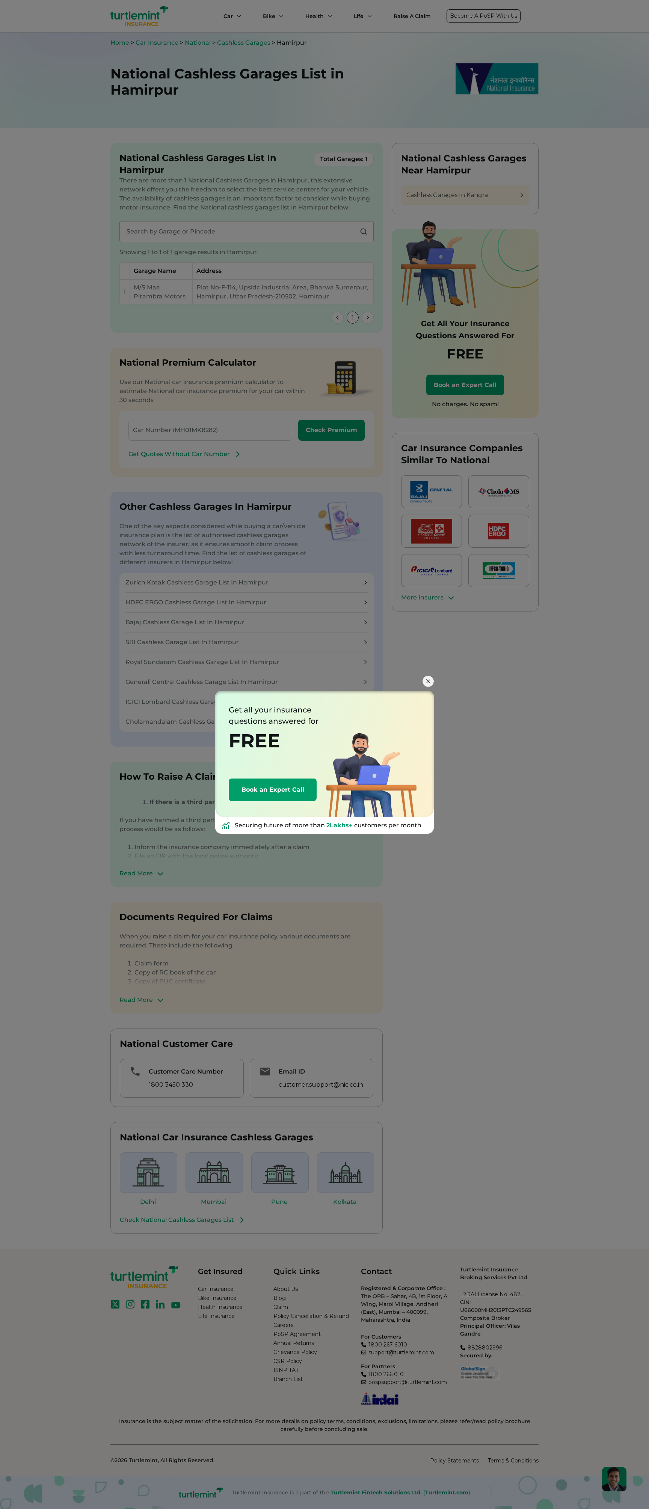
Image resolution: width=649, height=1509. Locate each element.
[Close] (428, 681)
